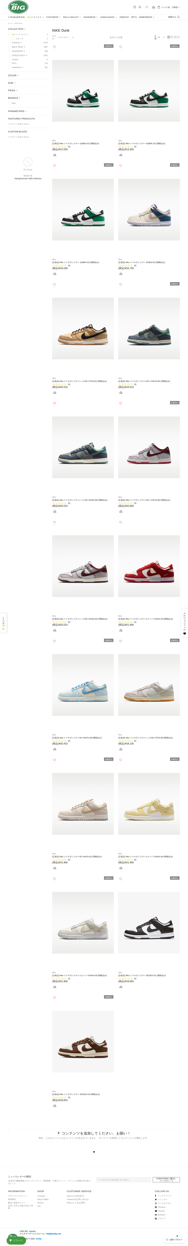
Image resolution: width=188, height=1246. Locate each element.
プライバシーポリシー (17, 1196)
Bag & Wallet (43, 1199)
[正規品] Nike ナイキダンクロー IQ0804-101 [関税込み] (75, 262)
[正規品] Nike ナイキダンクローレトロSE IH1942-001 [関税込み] (79, 619)
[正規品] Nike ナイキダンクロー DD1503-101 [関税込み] (142, 975)
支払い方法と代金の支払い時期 (20, 1207)
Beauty (40, 1203)
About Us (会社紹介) (75, 1196)
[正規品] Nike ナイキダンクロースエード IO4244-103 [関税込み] (145, 619)
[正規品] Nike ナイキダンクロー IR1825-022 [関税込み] (141, 262)
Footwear (41, 1196)
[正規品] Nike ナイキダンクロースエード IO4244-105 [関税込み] (79, 975)
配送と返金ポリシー (16, 1203)
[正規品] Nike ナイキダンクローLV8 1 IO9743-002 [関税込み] (144, 500)
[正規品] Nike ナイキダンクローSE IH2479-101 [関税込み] (77, 856)
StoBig (38, 1239)
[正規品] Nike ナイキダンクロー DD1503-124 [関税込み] (76, 1094)
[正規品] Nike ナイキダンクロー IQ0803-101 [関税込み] (75, 143)
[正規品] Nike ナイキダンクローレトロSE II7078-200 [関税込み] (145, 738)
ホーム (10, 23)
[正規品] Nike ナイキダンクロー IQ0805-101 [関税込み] (141, 143)
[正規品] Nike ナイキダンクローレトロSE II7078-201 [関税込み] (79, 381)
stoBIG (18, 7)
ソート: (54, 37)
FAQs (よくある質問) (76, 1203)
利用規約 (12, 1199)
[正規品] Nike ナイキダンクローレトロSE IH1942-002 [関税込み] (79, 500)
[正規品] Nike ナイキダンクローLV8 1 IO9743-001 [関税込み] (144, 381)
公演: (155, 37)
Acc (39, 1206)
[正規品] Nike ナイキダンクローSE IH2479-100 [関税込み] (77, 738)
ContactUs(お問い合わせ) (77, 1199)
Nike (54, 140)
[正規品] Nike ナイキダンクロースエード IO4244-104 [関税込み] (145, 856)
